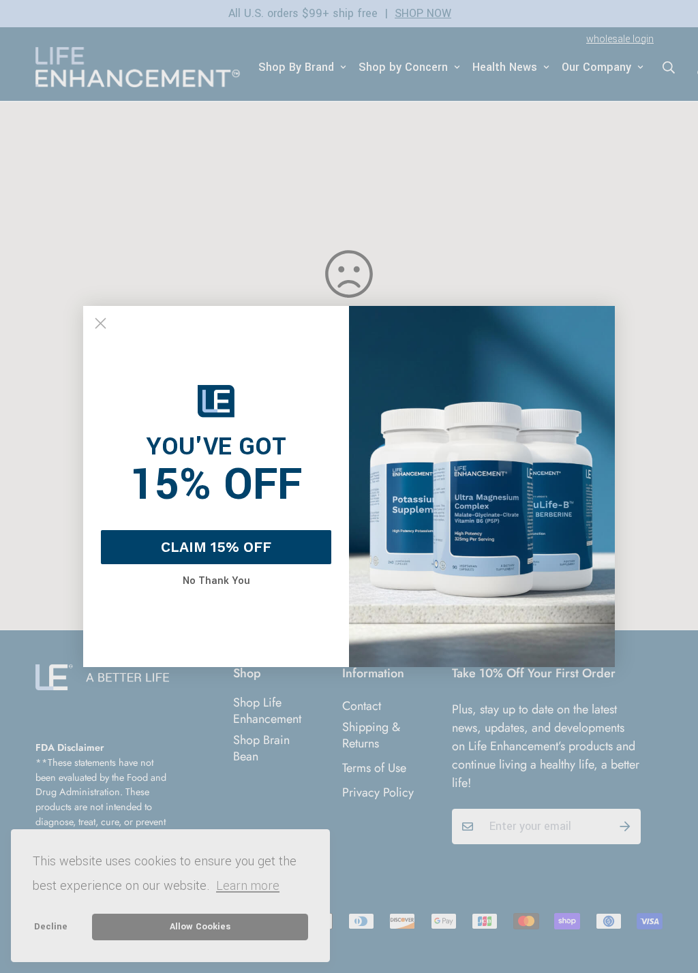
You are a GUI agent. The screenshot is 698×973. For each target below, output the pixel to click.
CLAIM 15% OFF (216, 546)
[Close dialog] (100, 323)
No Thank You (216, 581)
